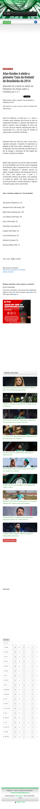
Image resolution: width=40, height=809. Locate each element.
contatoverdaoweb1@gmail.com (20, 793)
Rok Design (19, 796)
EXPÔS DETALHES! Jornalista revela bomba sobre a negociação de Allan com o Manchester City (18, 518)
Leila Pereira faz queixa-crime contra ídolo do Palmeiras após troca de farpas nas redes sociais (19, 389)
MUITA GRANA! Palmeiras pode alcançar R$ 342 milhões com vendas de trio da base (19, 470)
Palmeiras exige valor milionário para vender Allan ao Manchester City (18, 454)
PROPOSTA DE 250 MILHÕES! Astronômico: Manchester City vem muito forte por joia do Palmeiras (19, 421)
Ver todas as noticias (9, 540)
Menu (8, 14)
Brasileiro (6, 640)
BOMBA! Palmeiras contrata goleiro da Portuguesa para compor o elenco (19, 486)
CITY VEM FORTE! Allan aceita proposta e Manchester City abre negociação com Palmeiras (20, 437)
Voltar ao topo (20, 802)
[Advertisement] (21, 2)
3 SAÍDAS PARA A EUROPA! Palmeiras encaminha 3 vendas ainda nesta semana (18, 535)
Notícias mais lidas (8, 272)
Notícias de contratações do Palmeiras (14, 270)
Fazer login (7, 22)
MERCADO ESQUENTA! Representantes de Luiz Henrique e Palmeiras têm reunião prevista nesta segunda (20, 502)
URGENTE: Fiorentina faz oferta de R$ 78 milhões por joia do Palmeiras (19, 405)
